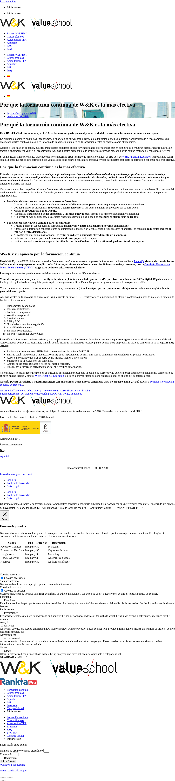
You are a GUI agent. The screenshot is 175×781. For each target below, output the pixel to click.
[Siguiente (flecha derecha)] (4, 780)
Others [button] (3, 647)
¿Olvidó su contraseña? (12, 764)
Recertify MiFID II (17, 33)
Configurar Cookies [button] (100, 507)
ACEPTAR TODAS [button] (133, 507)
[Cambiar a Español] (8, 76)
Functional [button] (5, 596)
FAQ (9, 45)
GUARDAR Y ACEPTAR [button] (15, 657)
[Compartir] (8, 777)
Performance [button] (7, 609)
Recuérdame (10, 758)
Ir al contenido (8, 1)
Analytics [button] (5, 622)
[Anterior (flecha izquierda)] (1, 780)
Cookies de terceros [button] (10, 587)
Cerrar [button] (118, 507)
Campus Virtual (15, 708)
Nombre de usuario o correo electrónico (21, 750)
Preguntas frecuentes (11, 444)
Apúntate (12, 42)
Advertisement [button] (8, 634)
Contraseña (6, 754)
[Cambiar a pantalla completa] (4, 777)
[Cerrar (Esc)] (11, 777)
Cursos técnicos (15, 36)
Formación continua (17, 689)
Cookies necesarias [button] (10, 574)
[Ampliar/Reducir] (1, 777)
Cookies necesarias (14, 577)
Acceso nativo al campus (13, 770)
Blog (9, 48)
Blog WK (12, 705)
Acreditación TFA (16, 39)
